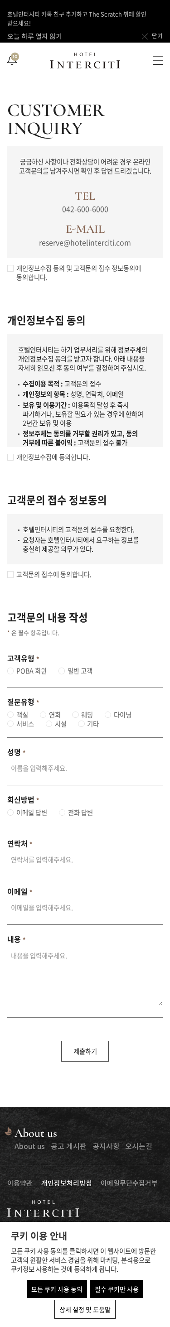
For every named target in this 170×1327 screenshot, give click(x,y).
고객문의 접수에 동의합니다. (54, 574)
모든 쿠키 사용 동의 (57, 1288)
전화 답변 (80, 812)
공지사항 (106, 1147)
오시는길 (138, 1147)
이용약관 (20, 1184)
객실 (22, 714)
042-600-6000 (85, 209)
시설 (61, 723)
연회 (55, 714)
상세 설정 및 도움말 (85, 1309)
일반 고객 (80, 670)
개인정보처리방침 (66, 1184)
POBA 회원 (31, 670)
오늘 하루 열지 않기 (34, 37)
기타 (93, 723)
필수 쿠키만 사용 (117, 1288)
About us (30, 1147)
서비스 (25, 723)
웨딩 (87, 714)
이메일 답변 (31, 812)
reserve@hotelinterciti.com (85, 242)
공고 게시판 (69, 1147)
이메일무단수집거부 (129, 1184)
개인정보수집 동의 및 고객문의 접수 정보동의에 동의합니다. (78, 273)
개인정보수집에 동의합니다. (53, 457)
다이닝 (122, 714)
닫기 (157, 36)
